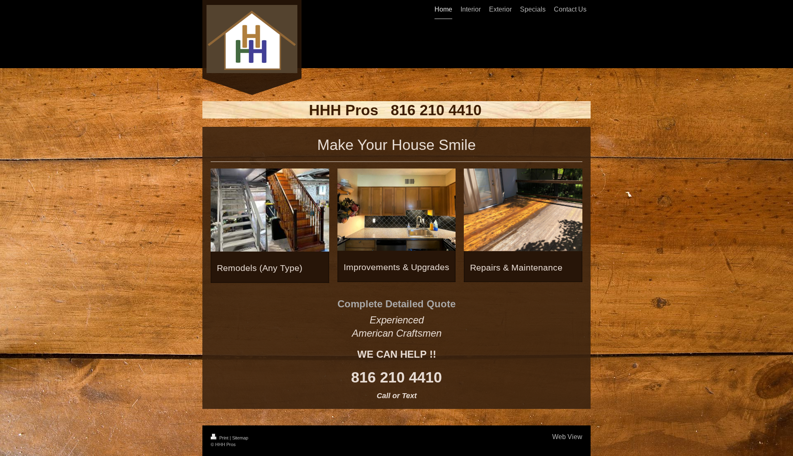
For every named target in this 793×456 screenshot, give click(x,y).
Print (224, 437)
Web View (567, 436)
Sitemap (240, 437)
